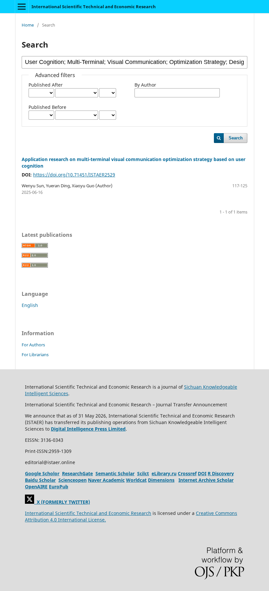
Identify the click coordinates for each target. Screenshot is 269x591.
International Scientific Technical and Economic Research (93, 7)
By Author (145, 85)
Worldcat (136, 480)
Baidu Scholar (40, 480)
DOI (202, 473)
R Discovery (221, 473)
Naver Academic (106, 480)
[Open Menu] (21, 6)
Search (236, 137)
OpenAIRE (36, 486)
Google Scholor (42, 473)
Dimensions (161, 480)
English (30, 305)
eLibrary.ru (164, 473)
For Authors (33, 345)
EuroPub (58, 486)
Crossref (187, 473)
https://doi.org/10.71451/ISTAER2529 (74, 175)
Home (28, 25)
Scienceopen (72, 480)
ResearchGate (77, 473)
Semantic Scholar (114, 473)
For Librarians (35, 354)
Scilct (143, 473)
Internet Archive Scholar (206, 480)
